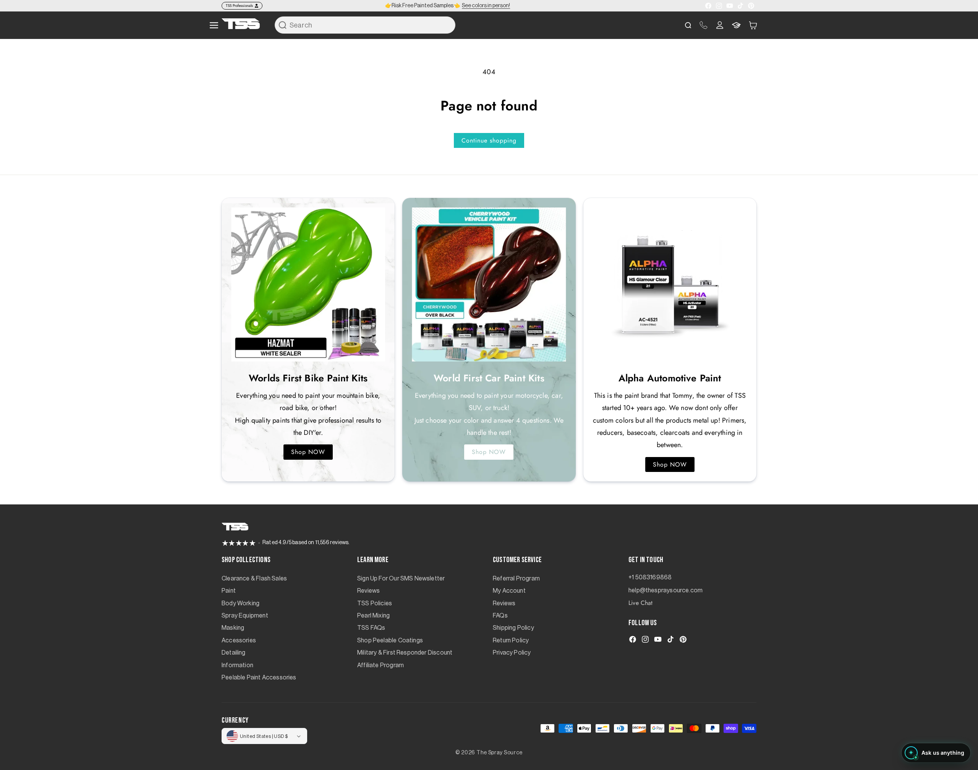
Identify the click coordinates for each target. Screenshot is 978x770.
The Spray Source (499, 752)
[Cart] (753, 25)
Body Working (240, 603)
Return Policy (511, 640)
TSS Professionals (239, 5)
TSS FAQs (371, 628)
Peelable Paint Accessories (259, 677)
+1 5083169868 (650, 577)
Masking (233, 628)
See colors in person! (486, 5)
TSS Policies (374, 603)
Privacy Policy (512, 653)
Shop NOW (308, 451)
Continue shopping (489, 140)
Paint (229, 591)
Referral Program (516, 578)
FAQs (500, 616)
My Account (509, 591)
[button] (753, 25)
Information (237, 665)
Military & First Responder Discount (404, 653)
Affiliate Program (380, 665)
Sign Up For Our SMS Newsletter (401, 578)
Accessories (239, 640)
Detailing (234, 653)
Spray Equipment (245, 616)
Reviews (368, 591)
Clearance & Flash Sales (254, 578)
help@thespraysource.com (665, 590)
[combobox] (365, 25)
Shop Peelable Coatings (390, 640)
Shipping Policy (513, 628)
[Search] (282, 24)
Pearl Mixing (373, 616)
